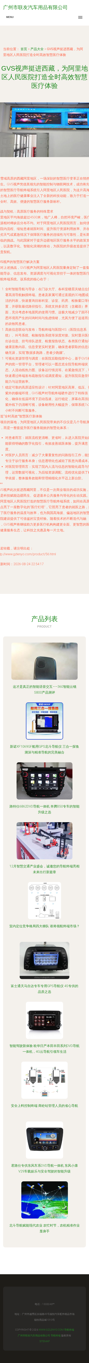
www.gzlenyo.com (51, 1329)
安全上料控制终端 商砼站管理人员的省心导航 (44, 1106)
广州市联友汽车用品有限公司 (34, 1335)
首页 (23, 49)
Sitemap (45, 1341)
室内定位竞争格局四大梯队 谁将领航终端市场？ (44, 926)
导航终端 (69, 1329)
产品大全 (37, 49)
